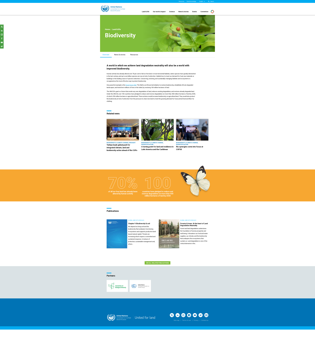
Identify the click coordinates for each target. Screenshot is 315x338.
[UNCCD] (113, 8)
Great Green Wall (131, 85)
